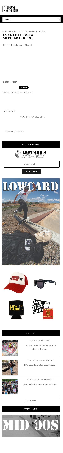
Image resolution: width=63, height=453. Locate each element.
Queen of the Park (40, 341)
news (12, 31)
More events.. (31, 400)
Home (5, 31)
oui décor (4, 25)
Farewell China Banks (40, 360)
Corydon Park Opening (40, 380)
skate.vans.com (10, 82)
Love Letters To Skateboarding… (18, 36)
